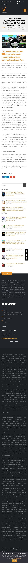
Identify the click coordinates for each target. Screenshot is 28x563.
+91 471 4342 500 (8, 1)
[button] (13, 270)
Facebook (3, 177)
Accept (14, 560)
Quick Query (26, 255)
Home (3, 27)
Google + (11, 177)
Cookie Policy (16, 548)
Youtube (8, 304)
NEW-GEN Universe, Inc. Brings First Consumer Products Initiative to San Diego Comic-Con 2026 (15, 194)
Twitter (5, 177)
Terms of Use (10, 548)
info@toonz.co (5, 4)
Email (14, 177)
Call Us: (3, 1)
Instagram (11, 304)
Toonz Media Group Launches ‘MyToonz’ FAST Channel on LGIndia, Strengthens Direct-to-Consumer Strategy (16, 234)
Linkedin (14, 304)
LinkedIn (8, 177)
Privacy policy (17, 558)
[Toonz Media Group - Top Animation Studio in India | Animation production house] (5, 10)
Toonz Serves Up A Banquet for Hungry (14, 249)
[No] (26, 557)
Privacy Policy (4, 548)
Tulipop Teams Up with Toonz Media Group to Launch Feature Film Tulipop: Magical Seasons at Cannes (16, 219)
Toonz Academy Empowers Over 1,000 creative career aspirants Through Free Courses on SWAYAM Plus (15, 257)
